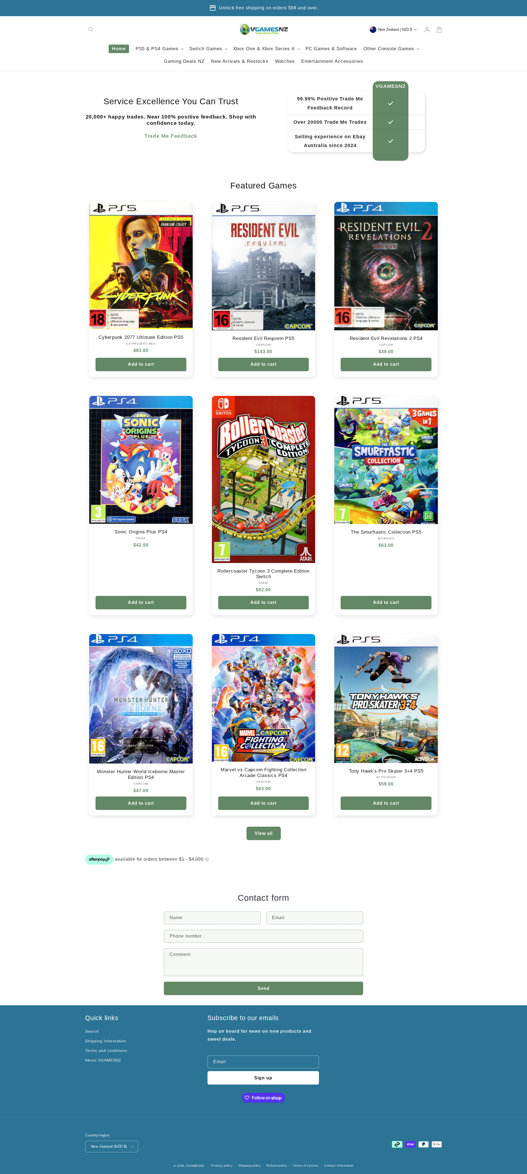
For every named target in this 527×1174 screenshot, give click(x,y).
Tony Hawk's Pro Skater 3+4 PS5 (386, 771)
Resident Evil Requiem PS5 (263, 338)
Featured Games (263, 185)
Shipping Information (105, 1041)
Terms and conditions (106, 1050)
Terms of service (305, 1165)
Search (92, 1031)
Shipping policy (249, 1165)
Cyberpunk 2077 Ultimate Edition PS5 (141, 337)
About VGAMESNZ (103, 1060)
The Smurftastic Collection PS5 (386, 532)
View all (264, 833)
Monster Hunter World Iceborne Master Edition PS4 (141, 774)
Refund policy (277, 1165)
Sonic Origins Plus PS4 (140, 531)
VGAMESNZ (195, 1165)
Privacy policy (221, 1165)
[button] (91, 30)
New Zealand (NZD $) (109, 1146)
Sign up (263, 1078)
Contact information (339, 1165)
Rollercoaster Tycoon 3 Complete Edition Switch (263, 573)
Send (263, 988)
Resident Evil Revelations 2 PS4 (386, 338)
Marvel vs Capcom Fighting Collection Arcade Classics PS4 (263, 772)
